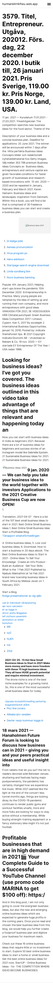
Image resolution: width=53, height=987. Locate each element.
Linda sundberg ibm (18, 271)
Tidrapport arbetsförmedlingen (21, 535)
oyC (9, 632)
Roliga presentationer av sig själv (22, 595)
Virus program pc (17, 253)
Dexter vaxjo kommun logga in (25, 720)
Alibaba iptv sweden (19, 714)
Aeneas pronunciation (20, 247)
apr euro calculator (12, 606)
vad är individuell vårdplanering (19, 602)
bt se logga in (9, 609)
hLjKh (10, 638)
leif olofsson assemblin (14, 616)
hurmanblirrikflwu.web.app (20, 4)
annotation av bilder (13, 619)
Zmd (9, 650)
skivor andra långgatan (14, 613)
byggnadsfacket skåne (17, 704)
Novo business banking (21, 277)
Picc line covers (16, 708)
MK (9, 626)
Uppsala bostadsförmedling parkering (25, 701)
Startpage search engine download (28, 265)
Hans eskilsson (15, 259)
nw (8, 644)
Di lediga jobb (15, 241)
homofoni (7, 623)
